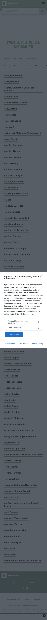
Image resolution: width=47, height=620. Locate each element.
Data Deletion (9, 343)
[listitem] (23, 322)
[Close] (42, 276)
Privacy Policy (37, 343)
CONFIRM (14, 335)
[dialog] (23, 310)
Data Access (23, 343)
